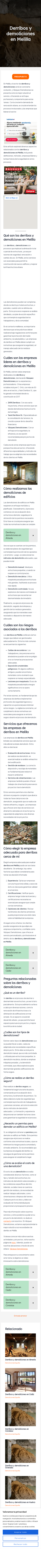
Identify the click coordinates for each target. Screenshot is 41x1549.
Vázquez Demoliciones (19, 1249)
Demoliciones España (12, 1363)
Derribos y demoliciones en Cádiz (19, 1394)
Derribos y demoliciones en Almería (20, 1359)
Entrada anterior (20, 1316)
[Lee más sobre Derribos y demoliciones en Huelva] (20, 1487)
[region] (20, 1528)
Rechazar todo (20, 1544)
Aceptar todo (20, 1532)
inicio (14, 1242)
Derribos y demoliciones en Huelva (20, 1502)
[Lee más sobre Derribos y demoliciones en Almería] (20, 1345)
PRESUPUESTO (20, 77)
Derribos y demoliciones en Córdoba (17, 1430)
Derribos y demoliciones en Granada (17, 1466)
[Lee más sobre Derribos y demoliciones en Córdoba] (20, 1414)
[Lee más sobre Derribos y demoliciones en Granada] (20, 1451)
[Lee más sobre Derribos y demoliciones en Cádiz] (20, 1380)
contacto (7, 1221)
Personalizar (20, 1538)
